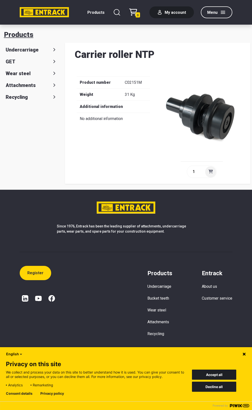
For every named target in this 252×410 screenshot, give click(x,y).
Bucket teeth (158, 298)
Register (35, 273)
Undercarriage (22, 50)
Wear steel (18, 73)
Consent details (19, 393)
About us (209, 286)
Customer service (217, 298)
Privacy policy (52, 393)
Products (96, 12)
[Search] (116, 12)
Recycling (17, 97)
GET (10, 62)
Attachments (21, 85)
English (12, 354)
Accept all (214, 375)
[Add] (210, 171)
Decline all (214, 387)
